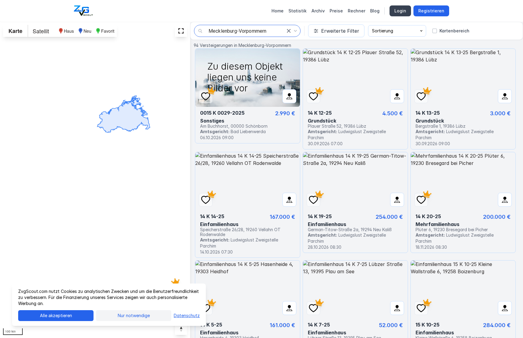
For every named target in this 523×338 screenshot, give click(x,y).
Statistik (297, 10)
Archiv (318, 10)
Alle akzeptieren (56, 315)
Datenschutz (187, 315)
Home (277, 10)
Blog (375, 10)
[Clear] (289, 31)
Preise (336, 10)
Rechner (356, 10)
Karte (15, 31)
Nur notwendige (134, 315)
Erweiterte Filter (340, 31)
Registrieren (431, 10)
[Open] (295, 31)
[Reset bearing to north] (181, 329)
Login (400, 10)
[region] (95, 180)
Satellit (41, 31)
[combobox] (247, 31)
